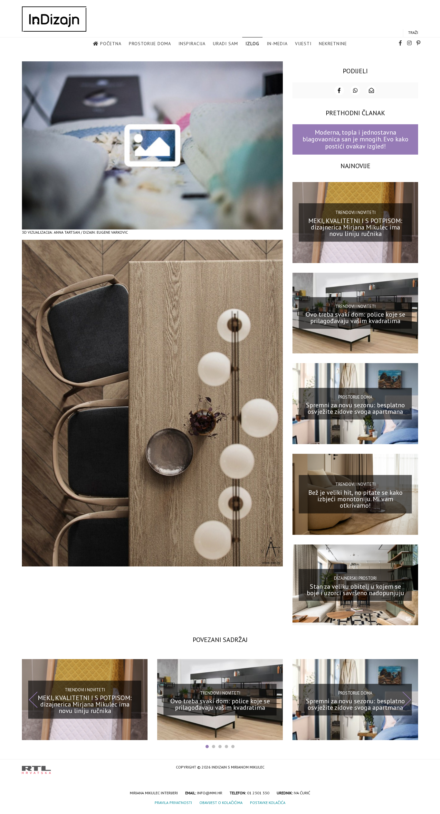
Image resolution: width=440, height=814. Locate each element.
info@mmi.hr (209, 792)
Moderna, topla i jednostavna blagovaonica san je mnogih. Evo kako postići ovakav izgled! (355, 139)
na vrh (411, 767)
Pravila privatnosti (173, 802)
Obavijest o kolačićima (221, 802)
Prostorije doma (150, 43)
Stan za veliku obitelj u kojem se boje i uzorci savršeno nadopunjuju (355, 589)
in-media (277, 43)
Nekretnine (333, 43)
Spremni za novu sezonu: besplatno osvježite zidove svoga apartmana (355, 408)
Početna (110, 43)
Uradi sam (225, 43)
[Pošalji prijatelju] (371, 90)
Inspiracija (192, 43)
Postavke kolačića (267, 802)
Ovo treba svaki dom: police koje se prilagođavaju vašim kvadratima (355, 317)
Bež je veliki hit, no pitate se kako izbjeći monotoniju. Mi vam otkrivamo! (355, 499)
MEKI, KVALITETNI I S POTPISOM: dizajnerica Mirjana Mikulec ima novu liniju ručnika (355, 227)
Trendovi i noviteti (355, 212)
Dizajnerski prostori (355, 578)
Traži (413, 32)
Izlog (252, 43)
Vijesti (303, 43)
